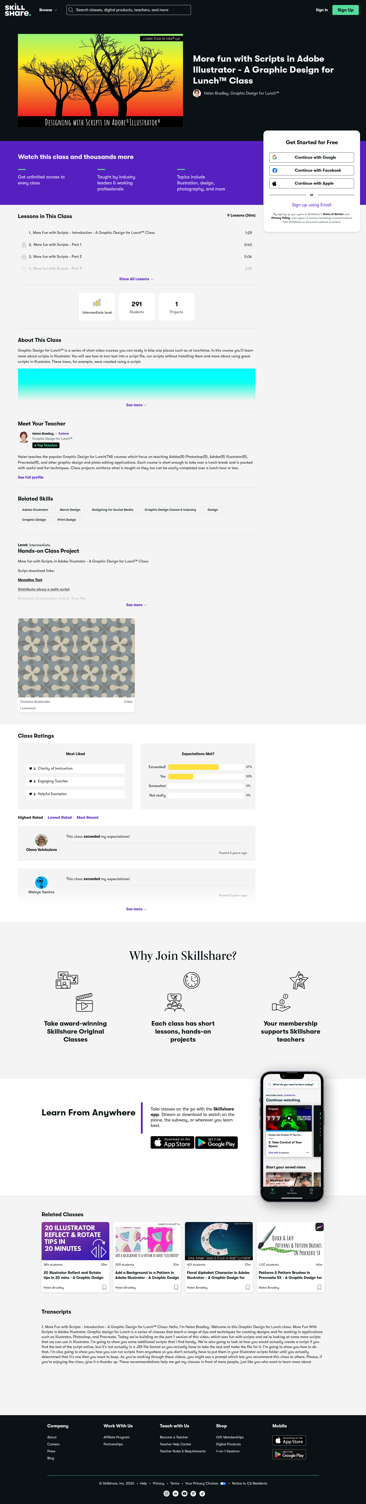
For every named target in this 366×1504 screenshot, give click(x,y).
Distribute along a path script (44, 589)
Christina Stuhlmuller (35, 701)
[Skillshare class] (75, 1241)
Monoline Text (30, 580)
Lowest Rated (59, 817)
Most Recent (87, 817)
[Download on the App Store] (171, 1143)
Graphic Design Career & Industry (170, 510)
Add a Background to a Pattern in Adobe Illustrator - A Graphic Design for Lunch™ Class (147, 1277)
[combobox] (128, 10)
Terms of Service (333, 214)
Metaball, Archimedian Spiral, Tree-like (52, 598)
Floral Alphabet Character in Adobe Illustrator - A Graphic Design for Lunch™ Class (218, 1277)
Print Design (67, 520)
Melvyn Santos (41, 892)
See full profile (30, 477)
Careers (53, 1444)
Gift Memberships (230, 1437)
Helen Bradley (50, 433)
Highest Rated (30, 817)
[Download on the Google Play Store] (295, 1454)
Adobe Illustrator (35, 510)
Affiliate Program (117, 1437)
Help (143, 1483)
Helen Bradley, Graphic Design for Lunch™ (241, 93)
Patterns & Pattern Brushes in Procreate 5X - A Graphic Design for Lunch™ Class (290, 1277)
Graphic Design (34, 520)
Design (213, 510)
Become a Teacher (174, 1437)
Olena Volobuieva (41, 849)
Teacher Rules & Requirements (183, 1451)
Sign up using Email (311, 204)
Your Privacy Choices (201, 1483)
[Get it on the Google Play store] (217, 1143)
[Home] (18, 10)
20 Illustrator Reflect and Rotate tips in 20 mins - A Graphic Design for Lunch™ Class (73, 1277)
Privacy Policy (280, 218)
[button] (56, 9)
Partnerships (113, 1444)
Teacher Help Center (175, 1444)
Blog (50, 1458)
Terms (174, 1483)
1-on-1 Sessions (228, 1451)
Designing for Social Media (112, 510)
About (52, 1437)
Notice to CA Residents (249, 1483)
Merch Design (70, 510)
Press (51, 1451)
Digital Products (228, 1444)
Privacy (158, 1483)
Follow (64, 433)
